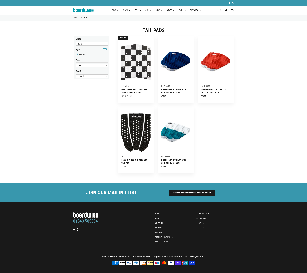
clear (104, 49)
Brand (78, 39)
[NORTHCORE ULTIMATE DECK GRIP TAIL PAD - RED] (215, 61)
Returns (158, 228)
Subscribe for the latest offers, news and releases (192, 192)
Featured (81, 76)
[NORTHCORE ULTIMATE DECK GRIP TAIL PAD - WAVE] (175, 132)
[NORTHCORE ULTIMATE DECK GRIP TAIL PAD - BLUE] (175, 61)
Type (78, 49)
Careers (200, 223)
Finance (158, 232)
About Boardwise (204, 214)
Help (157, 214)
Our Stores (201, 218)
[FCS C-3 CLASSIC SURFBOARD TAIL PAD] (136, 132)
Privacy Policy (161, 242)
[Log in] (226, 10)
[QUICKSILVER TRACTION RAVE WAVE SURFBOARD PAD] (136, 61)
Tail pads (82, 54)
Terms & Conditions (164, 237)
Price (78, 60)
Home (75, 18)
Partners (200, 228)
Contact (159, 218)
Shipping (159, 223)
